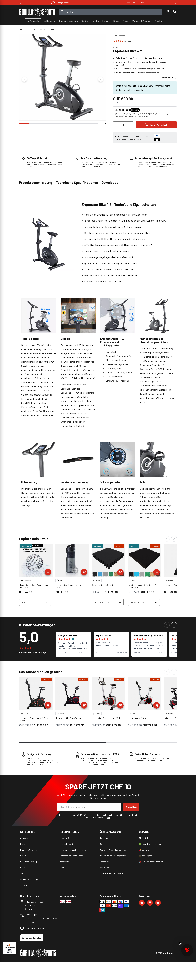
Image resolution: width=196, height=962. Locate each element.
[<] (20, 3)
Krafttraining (26, 844)
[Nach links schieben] (24, 79)
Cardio (30, 29)
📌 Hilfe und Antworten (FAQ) (151, 861)
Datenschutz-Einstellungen (71, 855)
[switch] (9, 951)
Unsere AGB (65, 838)
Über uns (103, 844)
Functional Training (28, 861)
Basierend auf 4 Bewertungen (33, 652)
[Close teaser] (180, 943)
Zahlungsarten (138, 3)
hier (108, 817)
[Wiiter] (174, 539)
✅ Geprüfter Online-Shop (150, 844)
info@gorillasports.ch (34, 928)
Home (21, 29)
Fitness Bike (41, 29)
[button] (174, 12)
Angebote (24, 838)
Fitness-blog (105, 861)
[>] (176, 3)
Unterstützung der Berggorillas (112, 855)
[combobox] (110, 12)
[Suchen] (62, 12)
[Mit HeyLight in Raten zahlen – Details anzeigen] (142, 110)
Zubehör (23, 885)
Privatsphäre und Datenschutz (73, 850)
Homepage (104, 838)
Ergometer (54, 29)
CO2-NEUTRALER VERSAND (111, 873)
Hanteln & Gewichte (28, 850)
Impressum (64, 861)
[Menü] (14, 943)
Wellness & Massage (29, 879)
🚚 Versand (144, 850)
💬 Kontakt (144, 838)
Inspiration (104, 867)
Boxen (23, 867)
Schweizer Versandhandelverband (114, 850)
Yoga (22, 873)
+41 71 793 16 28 (32, 915)
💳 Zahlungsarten (147, 855)
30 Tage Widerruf (63, 3)
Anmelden (131, 807)
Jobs (62, 867)
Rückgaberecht (66, 844)
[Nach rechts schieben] (100, 79)
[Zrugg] (167, 539)
